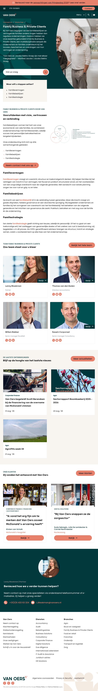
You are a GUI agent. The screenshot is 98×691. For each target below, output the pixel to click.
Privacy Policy (40, 687)
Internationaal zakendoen (47, 650)
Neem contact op (11, 623)
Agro (66, 623)
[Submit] (45, 72)
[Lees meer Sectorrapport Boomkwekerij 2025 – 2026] (73, 380)
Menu (78, 14)
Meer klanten (85, 473)
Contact (88, 8)
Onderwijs (68, 640)
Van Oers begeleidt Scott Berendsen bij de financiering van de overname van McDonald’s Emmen (25, 402)
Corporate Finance (44, 640)
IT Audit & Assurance (45, 654)
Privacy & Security (64, 678)
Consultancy (41, 637)
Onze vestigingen (10, 640)
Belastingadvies (43, 630)
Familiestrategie (16, 97)
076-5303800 (14, 8)
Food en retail (70, 633)
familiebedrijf (26, 200)
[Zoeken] (89, 15)
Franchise (68, 637)
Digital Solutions (43, 644)
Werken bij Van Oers (12, 644)
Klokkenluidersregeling (13, 630)
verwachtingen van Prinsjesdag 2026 (50, 2)
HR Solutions (41, 661)
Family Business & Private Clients (78, 630)
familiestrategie (20, 223)
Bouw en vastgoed (72, 626)
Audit (38, 626)
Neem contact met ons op (19, 165)
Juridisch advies (43, 657)
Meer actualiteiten (83, 358)
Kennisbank (8, 633)
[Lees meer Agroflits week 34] (25, 430)
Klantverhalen (9, 637)
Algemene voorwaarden (43, 678)
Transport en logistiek (73, 644)
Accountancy (42, 623)
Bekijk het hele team (81, 245)
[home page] (15, 678)
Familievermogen (16, 90)
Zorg (66, 647)
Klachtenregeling (10, 626)
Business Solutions (44, 633)
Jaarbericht (79, 678)
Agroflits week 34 (14, 449)
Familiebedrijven (16, 93)
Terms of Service (53, 687)
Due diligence (42, 647)
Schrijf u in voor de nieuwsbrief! (17, 647)
